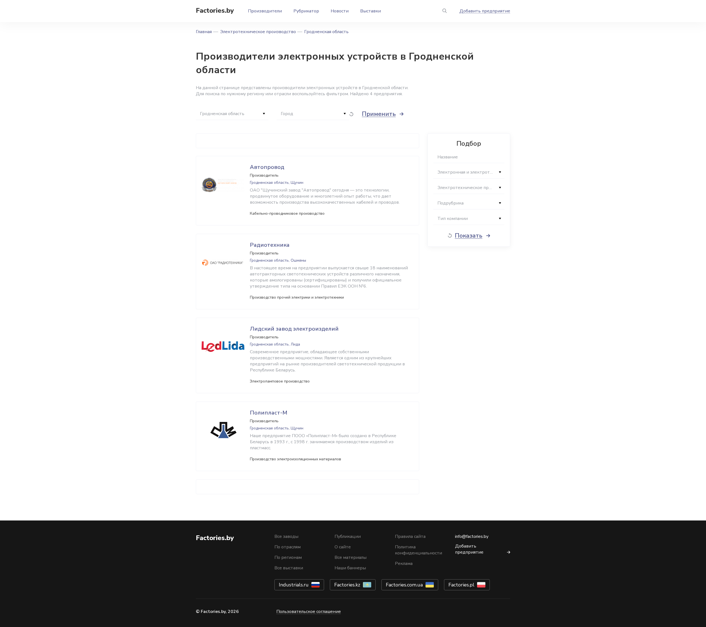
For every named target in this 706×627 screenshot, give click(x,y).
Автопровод (267, 167)
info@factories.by (471, 536)
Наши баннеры (350, 568)
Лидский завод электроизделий (294, 329)
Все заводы (286, 536)
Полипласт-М (268, 412)
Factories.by (215, 10)
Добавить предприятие (484, 11)
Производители (265, 11)
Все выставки (288, 568)
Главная (204, 32)
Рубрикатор (306, 11)
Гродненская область (326, 32)
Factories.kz (347, 584)
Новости (340, 11)
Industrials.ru (294, 584)
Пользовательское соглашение (308, 612)
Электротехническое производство (258, 32)
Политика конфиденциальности (418, 550)
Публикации (348, 536)
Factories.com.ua (404, 584)
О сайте (343, 547)
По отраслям (287, 547)
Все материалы (351, 557)
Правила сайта (410, 536)
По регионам (288, 557)
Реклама (404, 563)
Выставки (370, 11)
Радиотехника (270, 245)
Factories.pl (461, 584)
